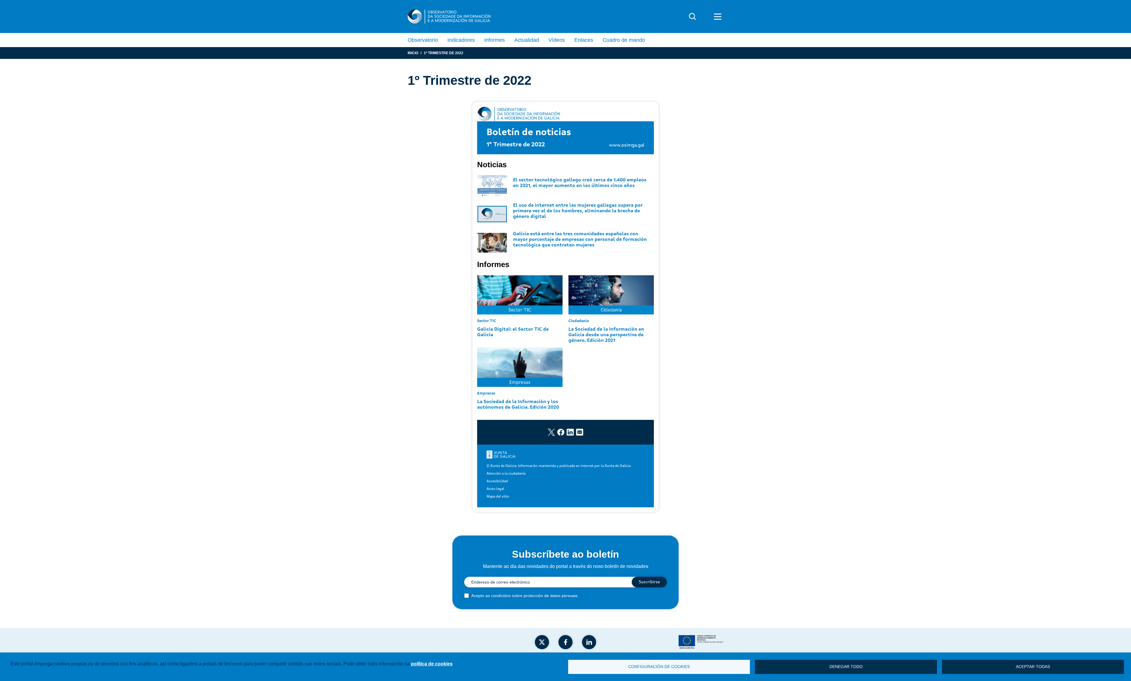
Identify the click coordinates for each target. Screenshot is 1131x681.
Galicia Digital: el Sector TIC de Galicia (513, 332)
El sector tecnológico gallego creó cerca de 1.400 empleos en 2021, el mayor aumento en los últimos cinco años (579, 183)
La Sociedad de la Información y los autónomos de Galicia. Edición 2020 (518, 405)
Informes (494, 40)
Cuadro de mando (624, 40)
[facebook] (565, 642)
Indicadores (461, 40)
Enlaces (583, 40)
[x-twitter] (542, 642)
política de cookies (432, 663)
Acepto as (525, 595)
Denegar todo (846, 667)
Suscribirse (649, 582)
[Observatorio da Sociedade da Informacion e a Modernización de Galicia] (449, 16)
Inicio (413, 53)
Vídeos (556, 40)
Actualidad (526, 40)
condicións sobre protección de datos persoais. (535, 595)
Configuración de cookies (659, 667)
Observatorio (423, 40)
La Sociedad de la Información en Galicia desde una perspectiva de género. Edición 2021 (606, 335)
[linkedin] (589, 642)
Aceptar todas (1033, 667)
